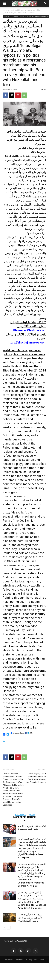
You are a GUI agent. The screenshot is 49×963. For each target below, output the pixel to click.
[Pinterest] (18, 95)
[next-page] (8, 927)
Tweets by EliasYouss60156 (15, 941)
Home (5, 10)
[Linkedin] (28, 951)
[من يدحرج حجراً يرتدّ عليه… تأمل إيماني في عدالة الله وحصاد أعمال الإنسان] (9, 917)
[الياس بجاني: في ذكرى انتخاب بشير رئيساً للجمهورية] (9, 829)
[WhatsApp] (24, 95)
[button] (4, 3)
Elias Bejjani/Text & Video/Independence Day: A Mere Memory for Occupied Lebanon (36, 777)
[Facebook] (5, 95)
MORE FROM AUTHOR (24, 817)
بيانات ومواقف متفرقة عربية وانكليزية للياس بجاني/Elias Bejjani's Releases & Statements (21, 11)
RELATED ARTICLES (24, 815)
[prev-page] (4, 927)
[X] (11, 95)
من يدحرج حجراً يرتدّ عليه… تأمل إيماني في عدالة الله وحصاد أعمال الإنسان (30, 917)
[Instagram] (21, 951)
